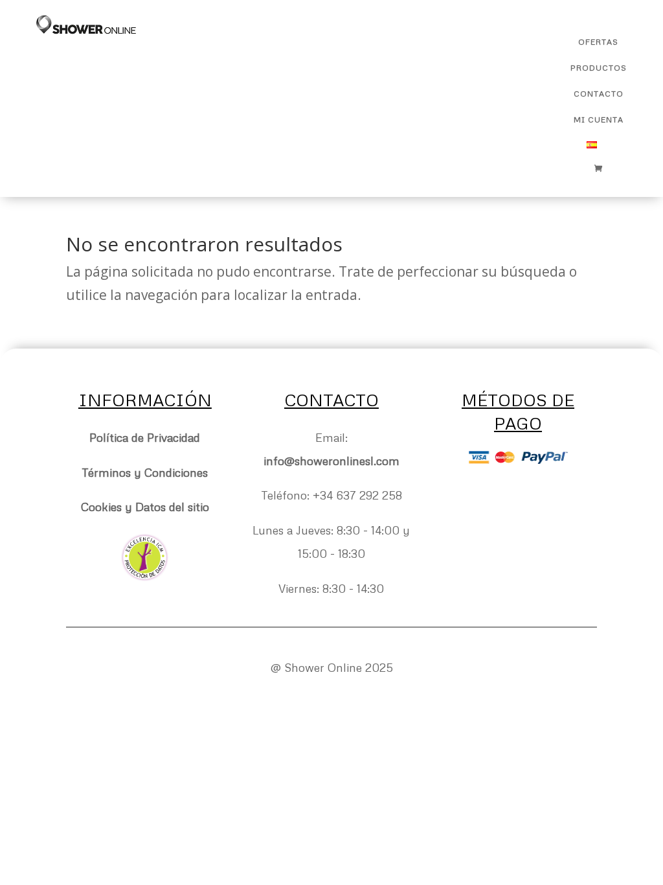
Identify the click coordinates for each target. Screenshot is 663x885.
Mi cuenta (599, 119)
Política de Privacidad (144, 437)
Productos (598, 68)
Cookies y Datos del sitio (145, 507)
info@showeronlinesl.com (331, 461)
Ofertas (598, 42)
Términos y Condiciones (145, 472)
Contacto (599, 93)
